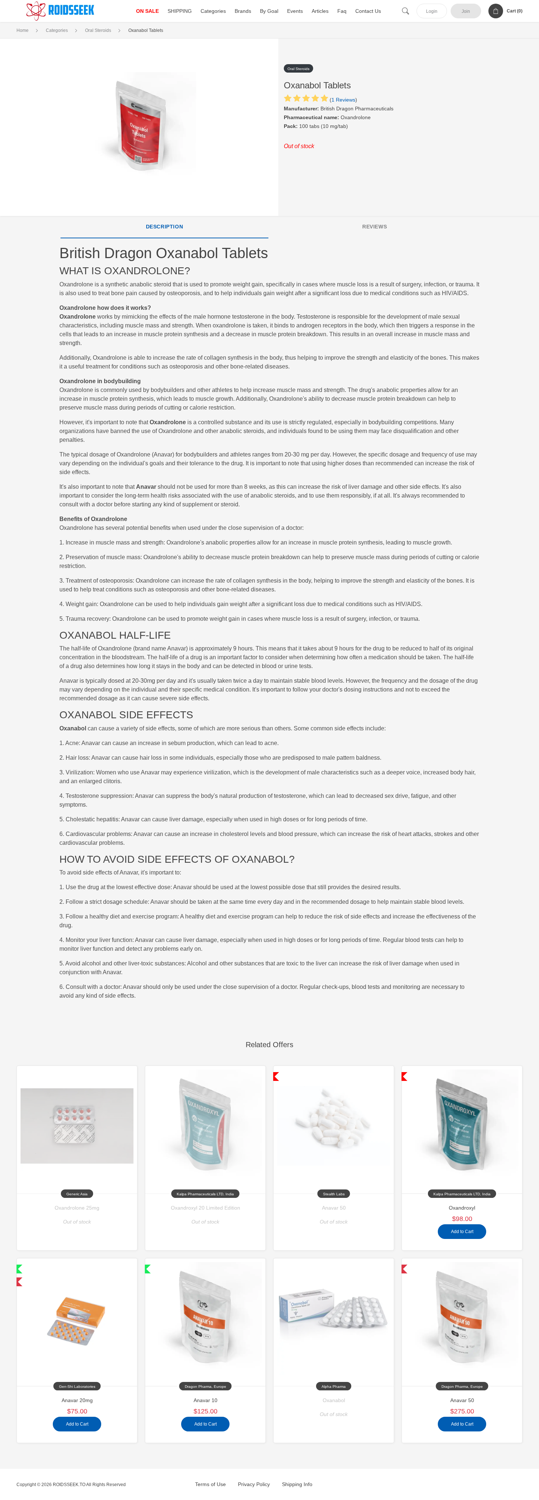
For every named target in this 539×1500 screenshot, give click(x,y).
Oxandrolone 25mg (77, 1208)
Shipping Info (297, 1484)
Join (466, 11)
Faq (341, 11)
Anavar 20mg (77, 1400)
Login (431, 11)
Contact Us (368, 11)
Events (295, 11)
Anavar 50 (334, 1208)
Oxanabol (334, 1400)
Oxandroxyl (462, 1208)
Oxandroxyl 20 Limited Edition (205, 1208)
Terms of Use (210, 1484)
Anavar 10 (205, 1400)
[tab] (164, 227)
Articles (320, 11)
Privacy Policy (254, 1484)
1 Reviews (343, 100)
